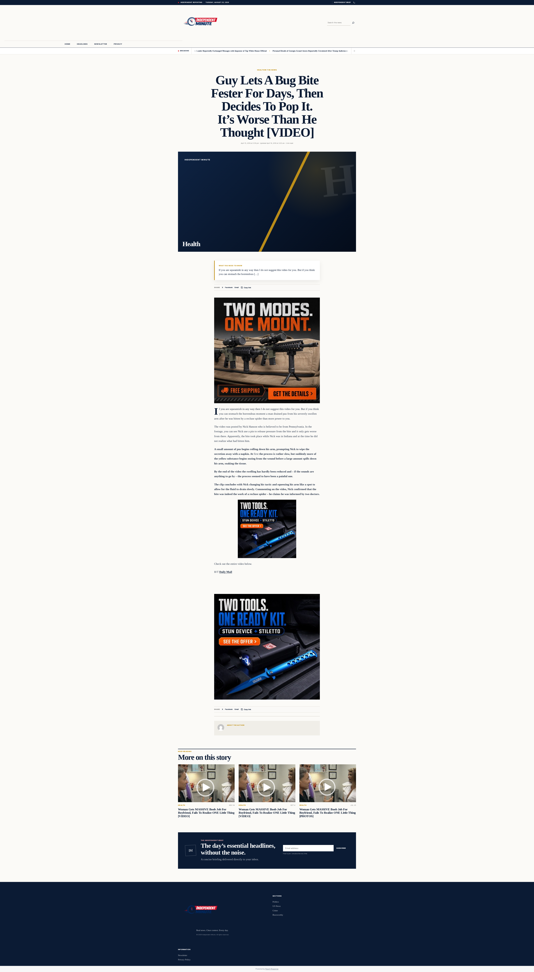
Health (261, 70)
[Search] (353, 23)
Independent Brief (342, 2)
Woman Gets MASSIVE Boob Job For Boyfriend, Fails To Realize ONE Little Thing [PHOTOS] (327, 813)
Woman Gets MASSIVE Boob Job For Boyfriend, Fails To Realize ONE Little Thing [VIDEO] (206, 813)
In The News (271, 70)
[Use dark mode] (354, 2)
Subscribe (341, 848)
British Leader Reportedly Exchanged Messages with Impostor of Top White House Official (193, 51)
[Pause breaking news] (353, 51)
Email (237, 287)
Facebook (229, 287)
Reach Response (271, 969)
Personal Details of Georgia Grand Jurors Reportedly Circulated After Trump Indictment (275, 51)
